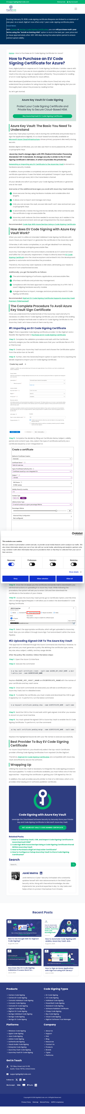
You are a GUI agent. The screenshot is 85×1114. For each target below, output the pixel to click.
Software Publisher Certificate (57, 1009)
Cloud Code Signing (53, 1017)
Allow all (69, 578)
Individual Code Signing (54, 1000)
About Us (49, 1031)
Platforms (49, 1055)
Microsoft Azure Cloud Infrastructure (24, 139)
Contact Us (50, 1044)
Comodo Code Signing (17, 1003)
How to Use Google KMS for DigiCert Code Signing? (23, 940)
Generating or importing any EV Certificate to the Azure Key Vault (36, 164)
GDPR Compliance (57, 1102)
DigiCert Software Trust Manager (58, 1019)
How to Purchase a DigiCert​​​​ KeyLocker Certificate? (34, 849)
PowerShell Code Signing (55, 1003)
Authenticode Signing (16, 1042)
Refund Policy (44, 1102)
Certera (14, 29)
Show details (74, 572)
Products (49, 1047)
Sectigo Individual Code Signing (20, 1014)
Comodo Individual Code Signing (20, 1000)
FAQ (47, 1036)
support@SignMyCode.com (18, 2)
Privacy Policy (26, 1102)
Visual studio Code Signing (18, 1044)
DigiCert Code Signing (16, 1009)
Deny (15, 578)
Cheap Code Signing (53, 1011)
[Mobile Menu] (76, 9)
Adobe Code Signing (16, 1039)
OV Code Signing (52, 998)
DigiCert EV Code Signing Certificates (33, 757)
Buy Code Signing (52, 1014)
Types (48, 1052)
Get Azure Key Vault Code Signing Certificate (42, 827)
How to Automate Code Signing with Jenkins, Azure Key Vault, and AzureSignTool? (60, 940)
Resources (61, 2)
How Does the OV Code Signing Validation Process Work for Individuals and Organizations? (21, 969)
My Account (73, 2)
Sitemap (35, 1102)
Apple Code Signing (15, 1034)
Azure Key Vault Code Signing (19, 1050)
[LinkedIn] (41, 873)
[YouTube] (24, 1079)
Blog (47, 1039)
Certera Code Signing (16, 995)
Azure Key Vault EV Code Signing (20, 1052)
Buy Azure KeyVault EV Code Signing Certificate (42, 116)
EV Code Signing (52, 995)
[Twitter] (17, 1079)
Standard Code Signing (54, 1006)
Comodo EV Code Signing (18, 1006)
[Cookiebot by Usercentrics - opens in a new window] (73, 533)
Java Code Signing (15, 1036)
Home (11, 53)
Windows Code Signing (17, 1031)
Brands (48, 1050)
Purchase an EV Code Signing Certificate (49, 335)
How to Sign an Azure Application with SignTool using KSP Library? (59, 969)
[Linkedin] (20, 1079)
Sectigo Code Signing (16, 1017)
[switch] (32, 564)
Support (49, 1034)
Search (14, 860)
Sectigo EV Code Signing (17, 1019)
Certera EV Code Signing (17, 998)
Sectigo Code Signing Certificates (33, 29)
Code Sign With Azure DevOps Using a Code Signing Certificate (49, 224)
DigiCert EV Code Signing (17, 1011)
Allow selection (42, 578)
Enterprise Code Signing (17, 1047)
